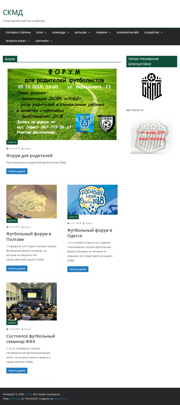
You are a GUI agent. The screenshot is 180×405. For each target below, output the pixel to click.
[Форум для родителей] (62, 104)
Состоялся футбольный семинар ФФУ (30, 338)
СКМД (13, 12)
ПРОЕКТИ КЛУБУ (16, 41)
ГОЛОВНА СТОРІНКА (18, 32)
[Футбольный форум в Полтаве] (31, 201)
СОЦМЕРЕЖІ (151, 32)
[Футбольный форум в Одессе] (92, 200)
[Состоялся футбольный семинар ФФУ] (31, 301)
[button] (45, 32)
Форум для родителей (29, 155)
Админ (27, 148)
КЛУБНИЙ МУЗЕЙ (128, 32)
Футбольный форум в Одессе (89, 232)
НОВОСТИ (12, 142)
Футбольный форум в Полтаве (28, 236)
